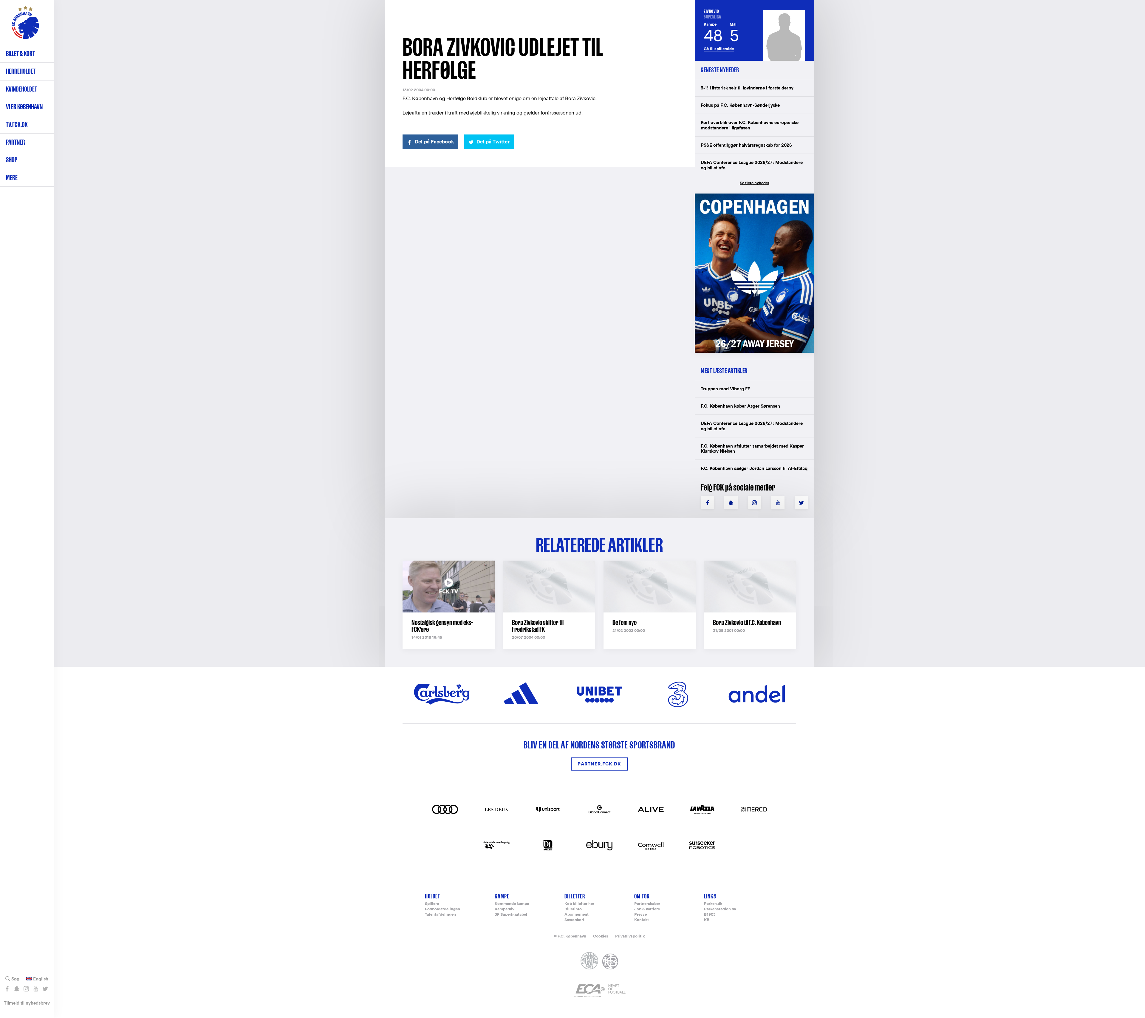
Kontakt (641, 920)
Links (710, 896)
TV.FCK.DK (17, 124)
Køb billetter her (579, 904)
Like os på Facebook (7, 989)
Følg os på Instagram (26, 989)
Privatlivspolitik (630, 936)
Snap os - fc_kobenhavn (17, 989)
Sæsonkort (574, 920)
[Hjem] (25, 25)
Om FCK (642, 896)
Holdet (432, 896)
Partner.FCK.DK (599, 764)
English (40, 979)
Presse (640, 915)
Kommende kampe (512, 904)
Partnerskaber (647, 904)
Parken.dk (713, 904)
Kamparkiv (504, 909)
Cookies (600, 936)
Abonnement (576, 915)
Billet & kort (20, 53)
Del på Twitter (493, 142)
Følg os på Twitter (45, 989)
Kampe (502, 896)
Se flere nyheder (754, 183)
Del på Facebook (434, 142)
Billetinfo (573, 909)
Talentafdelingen (440, 915)
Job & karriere (647, 909)
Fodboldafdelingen (442, 909)
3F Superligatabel (511, 915)
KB (706, 920)
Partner (15, 142)
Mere (12, 178)
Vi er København (24, 107)
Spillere (432, 904)
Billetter (574, 896)
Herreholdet (20, 71)
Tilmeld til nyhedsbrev (27, 1002)
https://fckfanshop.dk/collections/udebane (750, 197)
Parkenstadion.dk (720, 909)
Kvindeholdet (21, 89)
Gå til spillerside (719, 49)
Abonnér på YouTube (36, 989)
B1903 (710, 915)
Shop (11, 160)
